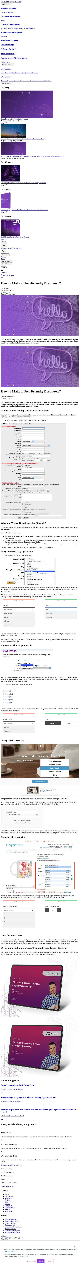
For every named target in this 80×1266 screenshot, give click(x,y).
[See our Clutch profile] (4, 1236)
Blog (6, 1202)
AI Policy (8, 1209)
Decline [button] (50, 1261)
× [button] (75, 1246)
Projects (7, 1200)
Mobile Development (12, 1221)
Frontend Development (12, 1231)
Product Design (10, 1223)
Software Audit (10, 1225)
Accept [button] (41, 1261)
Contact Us (8, 1206)
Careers (7, 1204)
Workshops (8, 1198)
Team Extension (10, 1229)
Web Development (11, 1219)
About (7, 1194)
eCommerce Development (13, 1227)
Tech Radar (9, 1211)
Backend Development (12, 1232)
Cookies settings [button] (31, 1261)
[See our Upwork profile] (4, 1240)
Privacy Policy (10, 1251)
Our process (9, 1196)
